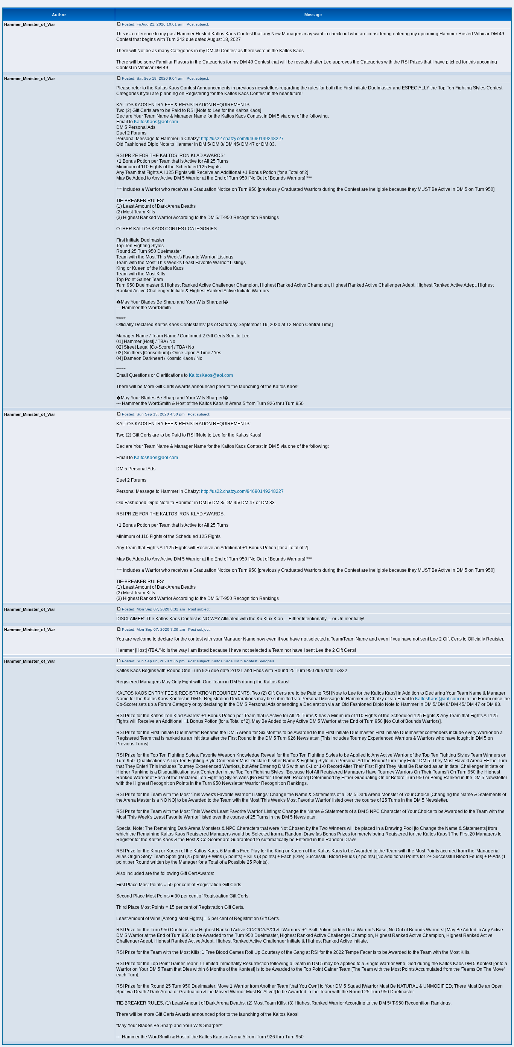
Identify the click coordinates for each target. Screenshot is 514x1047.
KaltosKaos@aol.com (156, 121)
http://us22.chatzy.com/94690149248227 (242, 138)
